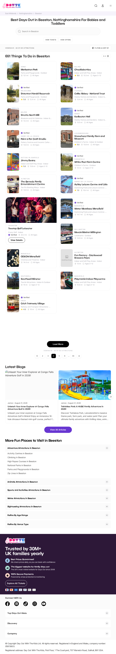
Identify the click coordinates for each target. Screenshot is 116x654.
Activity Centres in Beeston (20, 453)
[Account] (103, 6)
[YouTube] (43, 604)
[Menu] (111, 6)
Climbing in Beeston (16, 457)
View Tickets (50, 40)
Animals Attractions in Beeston (22, 482)
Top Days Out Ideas (17, 613)
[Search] (96, 6)
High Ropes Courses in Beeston (21, 461)
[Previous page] (37, 356)
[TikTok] (25, 604)
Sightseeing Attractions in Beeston (24, 506)
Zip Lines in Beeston (16, 473)
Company (12, 633)
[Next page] (79, 356)
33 (73, 356)
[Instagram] (34, 604)
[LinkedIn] (16, 604)
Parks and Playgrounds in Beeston (23, 469)
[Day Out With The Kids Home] (11, 6)
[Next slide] (111, 397)
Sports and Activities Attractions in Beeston (28, 490)
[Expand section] (107, 481)
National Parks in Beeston (19, 465)
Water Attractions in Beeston (21, 498)
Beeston (38, 13)
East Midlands (10, 13)
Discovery (12, 623)
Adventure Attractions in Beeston (23, 448)
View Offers (65, 40)
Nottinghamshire (25, 13)
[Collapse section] (107, 448)
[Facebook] (7, 604)
